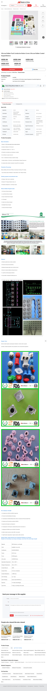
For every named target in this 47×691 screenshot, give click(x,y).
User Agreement (30, 686)
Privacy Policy (41, 686)
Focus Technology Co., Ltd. (15, 686)
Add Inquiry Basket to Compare (23, 47)
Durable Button (5, 676)
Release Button (22, 676)
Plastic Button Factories (17, 673)
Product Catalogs (18, 647)
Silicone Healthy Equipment (29, 650)
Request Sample (21, 72)
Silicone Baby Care (4, 650)
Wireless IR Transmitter (16, 667)
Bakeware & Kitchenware (6, 652)
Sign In (3, 98)
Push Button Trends (27, 679)
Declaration (36, 686)
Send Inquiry (12, 69)
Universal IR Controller (27, 667)
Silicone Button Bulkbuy (37, 679)
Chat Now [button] (36, 69)
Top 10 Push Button (17, 679)
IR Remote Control (23, 8)
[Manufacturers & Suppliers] (23, 2)
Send (12, 615)
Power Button (39, 673)
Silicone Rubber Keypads (17, 654)
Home (2, 8)
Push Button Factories (6, 673)
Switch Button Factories (29, 673)
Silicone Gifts (26, 652)
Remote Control (15, 8)
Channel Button (13, 676)
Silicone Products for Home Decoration (40, 654)
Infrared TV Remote (6, 667)
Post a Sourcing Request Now (36, 615)
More (2, 681)
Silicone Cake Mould (5, 654)
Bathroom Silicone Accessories (18, 650)
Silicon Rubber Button (6, 679)
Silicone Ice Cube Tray (16, 652)
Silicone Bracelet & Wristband (40, 652)
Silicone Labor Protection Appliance (29, 654)
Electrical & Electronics (8, 8)
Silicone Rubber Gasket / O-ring (40, 650)
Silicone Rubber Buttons (31, 676)
